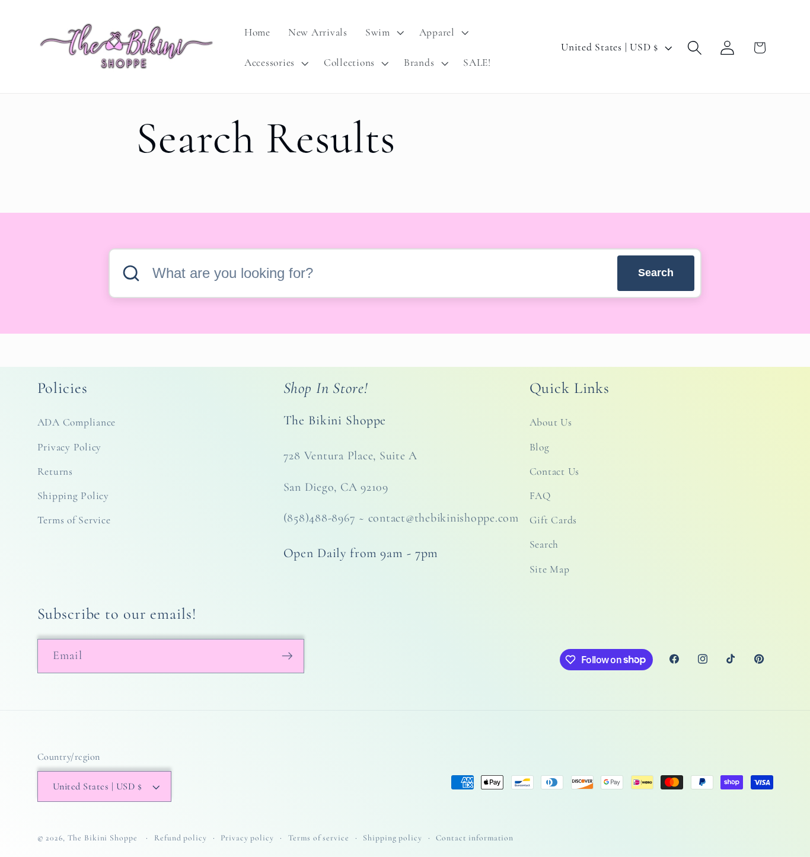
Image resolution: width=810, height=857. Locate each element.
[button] (383, 32)
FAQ (540, 496)
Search (656, 273)
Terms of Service (74, 520)
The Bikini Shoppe (103, 838)
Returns (55, 471)
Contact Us (555, 471)
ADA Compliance (76, 423)
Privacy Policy (69, 447)
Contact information (475, 838)
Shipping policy (392, 838)
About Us (551, 423)
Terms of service (318, 838)
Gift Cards (554, 520)
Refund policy (180, 838)
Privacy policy (247, 838)
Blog (540, 447)
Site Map (550, 569)
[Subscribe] (287, 655)
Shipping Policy (73, 496)
